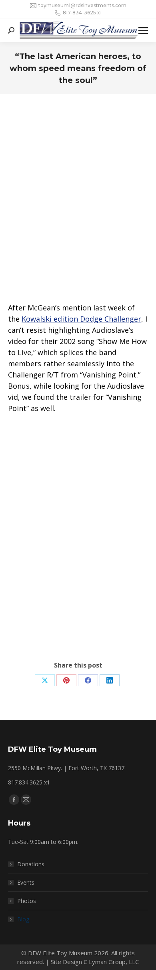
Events (25, 882)
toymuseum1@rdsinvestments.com (82, 5)
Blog (23, 919)
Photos (26, 901)
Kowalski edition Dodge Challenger (81, 319)
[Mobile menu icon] (143, 30)
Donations (30, 864)
